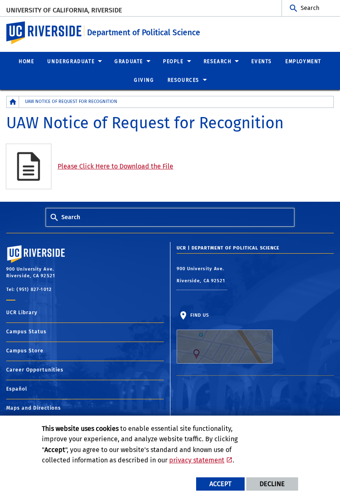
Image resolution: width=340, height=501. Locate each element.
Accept (220, 484)
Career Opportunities (34, 370)
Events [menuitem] (261, 61)
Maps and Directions (33, 408)
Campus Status (26, 332)
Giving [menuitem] (144, 80)
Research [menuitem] (218, 61)
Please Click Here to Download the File (115, 166)
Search (310, 8)
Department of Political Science (143, 32)
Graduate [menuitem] (128, 61)
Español (16, 389)
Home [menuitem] (26, 61)
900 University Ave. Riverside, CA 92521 (202, 275)
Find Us (199, 315)
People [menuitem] (173, 61)
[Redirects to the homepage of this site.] (13, 102)
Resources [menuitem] (183, 80)
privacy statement (196, 460)
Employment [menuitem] (303, 61)
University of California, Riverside (64, 10)
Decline (272, 484)
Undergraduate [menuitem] (71, 61)
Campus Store (25, 351)
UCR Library (21, 312)
